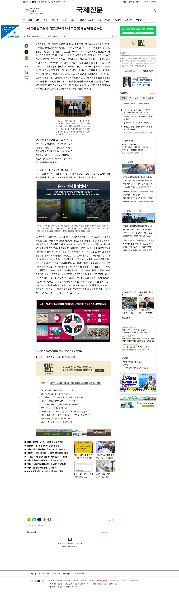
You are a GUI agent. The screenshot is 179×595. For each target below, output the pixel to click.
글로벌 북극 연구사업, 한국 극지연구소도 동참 (59, 404)
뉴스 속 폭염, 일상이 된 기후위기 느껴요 (135, 347)
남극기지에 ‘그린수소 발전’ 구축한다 (55, 393)
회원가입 (131, 2)
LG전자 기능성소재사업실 (77, 382)
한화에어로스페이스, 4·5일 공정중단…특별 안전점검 (141, 191)
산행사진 (140, 150)
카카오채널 (44, 2)
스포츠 (90, 19)
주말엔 (81, 19)
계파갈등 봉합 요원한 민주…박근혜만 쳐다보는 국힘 (140, 338)
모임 (127, 147)
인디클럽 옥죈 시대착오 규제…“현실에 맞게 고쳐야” (83, 456)
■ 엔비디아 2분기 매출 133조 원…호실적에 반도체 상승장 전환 (48, 464)
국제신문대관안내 (78, 574)
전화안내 (59, 581)
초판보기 (145, 2)
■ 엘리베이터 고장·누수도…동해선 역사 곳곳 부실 (43, 442)
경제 (45, 19)
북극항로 (129, 63)
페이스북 (28, 2)
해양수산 (55, 19)
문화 (72, 19)
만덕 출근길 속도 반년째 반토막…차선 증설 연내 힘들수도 (129, 313)
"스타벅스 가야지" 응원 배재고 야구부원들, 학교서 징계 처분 (144, 232)
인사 (123, 147)
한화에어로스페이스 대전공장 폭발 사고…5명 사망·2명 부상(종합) (146, 201)
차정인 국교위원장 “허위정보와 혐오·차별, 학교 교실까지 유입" (145, 240)
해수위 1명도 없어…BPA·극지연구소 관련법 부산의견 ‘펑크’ (65, 414)
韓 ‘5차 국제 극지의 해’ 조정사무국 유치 (57, 390)
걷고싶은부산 (56, 574)
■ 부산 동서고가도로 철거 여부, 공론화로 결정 (41, 445)
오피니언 (128, 19)
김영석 (91, 382)
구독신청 (153, 2)
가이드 (126, 153)
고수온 (136, 63)
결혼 (135, 147)
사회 (30, 19)
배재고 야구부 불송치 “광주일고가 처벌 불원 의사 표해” (142, 247)
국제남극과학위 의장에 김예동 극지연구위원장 (59, 400)
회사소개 (51, 581)
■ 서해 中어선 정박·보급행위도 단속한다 (40, 467)
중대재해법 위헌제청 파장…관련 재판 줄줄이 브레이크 (141, 184)
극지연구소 (54, 382)
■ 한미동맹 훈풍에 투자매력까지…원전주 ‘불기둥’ (43, 460)
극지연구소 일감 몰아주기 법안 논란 (55, 418)
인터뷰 (108, 19)
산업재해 (127, 162)
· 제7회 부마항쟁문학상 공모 (131, 362)
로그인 (124, 2)
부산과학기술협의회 (44, 574)
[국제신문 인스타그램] (65, 356)
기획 (99, 19)
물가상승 (145, 58)
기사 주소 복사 (26, 73)
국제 (64, 19)
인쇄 (26, 67)
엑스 (35, 2)
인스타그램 (61, 2)
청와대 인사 (137, 58)
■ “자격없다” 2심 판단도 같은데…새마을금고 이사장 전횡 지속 (48, 456)
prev (121, 382)
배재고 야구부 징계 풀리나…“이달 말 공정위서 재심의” (142, 250)
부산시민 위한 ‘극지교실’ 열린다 (54, 407)
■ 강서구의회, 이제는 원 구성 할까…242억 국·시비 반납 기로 (47, 449)
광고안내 (67, 581)
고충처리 (123, 581)
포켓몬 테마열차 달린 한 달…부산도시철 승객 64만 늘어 (105, 477)
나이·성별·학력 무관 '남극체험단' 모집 (57, 421)
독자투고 (83, 581)
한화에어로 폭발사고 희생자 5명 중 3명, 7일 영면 (139, 187)
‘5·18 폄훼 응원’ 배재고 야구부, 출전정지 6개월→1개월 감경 (144, 243)
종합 (123, 98)
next (155, 382)
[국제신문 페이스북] (46, 356)
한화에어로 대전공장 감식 (131, 194)
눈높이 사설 (128, 327)
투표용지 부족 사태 (126, 66)
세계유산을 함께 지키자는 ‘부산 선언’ (134, 332)
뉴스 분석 (128, 336)
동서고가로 (144, 63)
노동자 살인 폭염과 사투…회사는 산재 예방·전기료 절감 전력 (144, 177)
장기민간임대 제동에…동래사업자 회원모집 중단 (83, 475)
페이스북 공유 (26, 46)
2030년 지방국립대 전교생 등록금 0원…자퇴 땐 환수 (105, 456)
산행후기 (133, 150)
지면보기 (138, 2)
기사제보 (91, 581)
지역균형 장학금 (140, 66)
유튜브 (53, 2)
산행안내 (125, 150)
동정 (143, 147)
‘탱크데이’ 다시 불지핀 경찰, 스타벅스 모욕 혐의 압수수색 (142, 236)
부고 (147, 147)
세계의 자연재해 (125, 58)
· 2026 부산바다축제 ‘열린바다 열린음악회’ (136, 367)
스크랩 (26, 79)
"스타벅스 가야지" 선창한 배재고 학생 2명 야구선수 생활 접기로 (145, 226)
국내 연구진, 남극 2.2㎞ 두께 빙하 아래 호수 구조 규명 (62, 397)
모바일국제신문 (133, 581)
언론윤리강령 (114, 581)
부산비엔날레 (141, 61)
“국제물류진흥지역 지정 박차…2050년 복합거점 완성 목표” (146, 313)
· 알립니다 (125, 365)
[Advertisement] (92, 153)
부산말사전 (140, 19)
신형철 (98, 382)
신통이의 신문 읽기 (130, 345)
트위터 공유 (26, 52)
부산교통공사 (131, 61)
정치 (38, 19)
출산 (139, 147)
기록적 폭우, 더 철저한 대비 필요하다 (134, 330)
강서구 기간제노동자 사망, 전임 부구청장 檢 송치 (139, 180)
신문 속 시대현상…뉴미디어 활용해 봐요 (136, 349)
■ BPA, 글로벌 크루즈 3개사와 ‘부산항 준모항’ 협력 (43, 471)
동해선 (152, 63)
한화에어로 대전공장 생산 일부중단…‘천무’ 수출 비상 (141, 198)
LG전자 (63, 382)
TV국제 (118, 19)
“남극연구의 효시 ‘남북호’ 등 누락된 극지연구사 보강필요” (64, 411)
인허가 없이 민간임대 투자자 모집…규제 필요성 (138, 341)
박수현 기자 (27, 36)
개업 (131, 147)
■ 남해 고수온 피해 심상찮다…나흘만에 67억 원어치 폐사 (46, 453)
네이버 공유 (26, 58)
